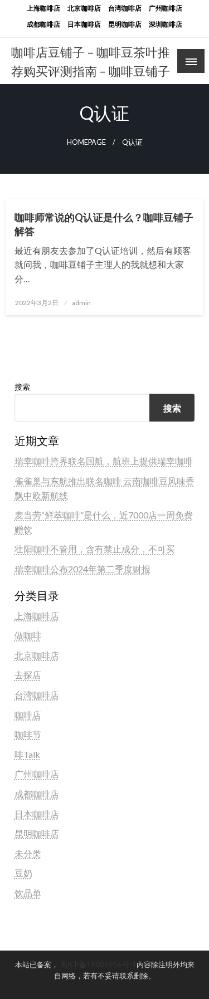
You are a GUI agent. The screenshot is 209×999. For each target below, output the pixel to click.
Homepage (86, 142)
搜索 (22, 386)
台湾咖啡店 (125, 8)
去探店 (27, 674)
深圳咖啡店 (165, 24)
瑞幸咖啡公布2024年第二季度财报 (82, 569)
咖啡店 (27, 714)
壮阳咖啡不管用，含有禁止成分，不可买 (94, 548)
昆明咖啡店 (125, 24)
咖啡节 (27, 734)
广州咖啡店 (165, 8)
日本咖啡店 (84, 24)
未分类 (27, 853)
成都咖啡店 (43, 24)
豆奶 (23, 873)
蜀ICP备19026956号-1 (98, 964)
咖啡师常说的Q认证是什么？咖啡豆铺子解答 (103, 224)
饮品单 (27, 893)
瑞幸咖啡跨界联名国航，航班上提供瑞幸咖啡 (103, 461)
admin (81, 302)
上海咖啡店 (43, 8)
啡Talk (27, 754)
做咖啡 (27, 635)
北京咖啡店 (84, 8)
